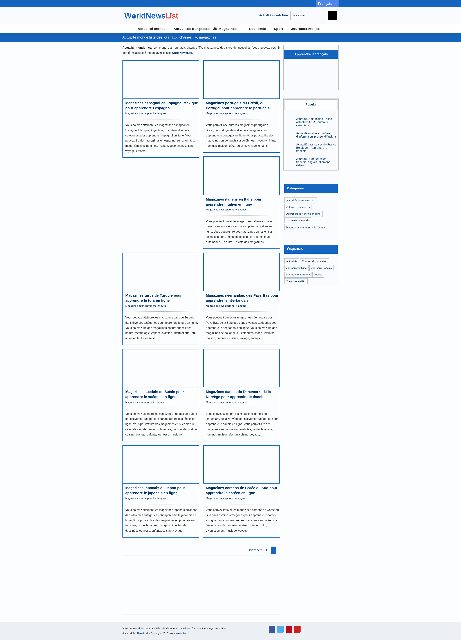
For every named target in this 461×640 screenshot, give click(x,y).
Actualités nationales (298, 207)
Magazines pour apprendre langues (145, 113)
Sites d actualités (296, 281)
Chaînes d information (314, 261)
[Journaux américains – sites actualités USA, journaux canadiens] (289, 122)
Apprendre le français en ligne (303, 213)
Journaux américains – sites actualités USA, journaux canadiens (314, 122)
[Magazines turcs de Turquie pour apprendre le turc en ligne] (161, 272)
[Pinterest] (289, 629)
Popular (311, 104)
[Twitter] (280, 629)
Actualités (291, 261)
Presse (318, 274)
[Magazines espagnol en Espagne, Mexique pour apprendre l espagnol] (161, 80)
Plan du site (143, 633)
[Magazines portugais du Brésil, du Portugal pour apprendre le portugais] (241, 80)
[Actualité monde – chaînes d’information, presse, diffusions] (289, 134)
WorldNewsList (177, 633)
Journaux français (321, 267)
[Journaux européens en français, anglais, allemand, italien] (289, 162)
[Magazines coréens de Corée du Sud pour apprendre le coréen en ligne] (241, 465)
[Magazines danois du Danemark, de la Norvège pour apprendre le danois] (241, 368)
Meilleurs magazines (298, 274)
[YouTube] (297, 629)
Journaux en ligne (296, 267)
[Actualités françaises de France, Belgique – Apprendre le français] (289, 147)
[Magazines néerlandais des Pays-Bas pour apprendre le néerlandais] (241, 272)
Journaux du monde (297, 220)
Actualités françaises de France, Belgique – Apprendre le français (316, 147)
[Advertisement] (201, 585)
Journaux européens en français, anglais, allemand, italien (313, 162)
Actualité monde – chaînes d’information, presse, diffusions (316, 135)
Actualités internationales (300, 200)
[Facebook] (272, 629)
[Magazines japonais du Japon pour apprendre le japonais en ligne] (161, 465)
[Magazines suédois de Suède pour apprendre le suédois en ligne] (161, 368)
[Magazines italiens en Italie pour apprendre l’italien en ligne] (241, 176)
